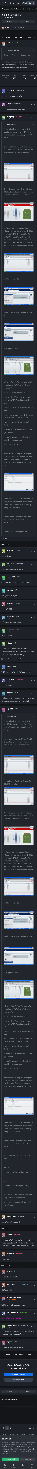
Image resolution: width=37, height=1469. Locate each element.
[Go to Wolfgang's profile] (3, 117)
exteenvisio (11, 90)
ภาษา (5, 1434)
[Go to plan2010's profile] (3, 693)
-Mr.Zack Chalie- (12, 1312)
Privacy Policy (14, 1434)
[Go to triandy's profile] (3, 1235)
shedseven (10, 603)
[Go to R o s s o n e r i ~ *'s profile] (3, 1285)
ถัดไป (29, 37)
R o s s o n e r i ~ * (13, 1284)
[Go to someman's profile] (3, 631)
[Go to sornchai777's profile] (3, 680)
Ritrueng (10, 590)
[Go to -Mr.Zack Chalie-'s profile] (3, 1313)
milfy (7, 28)
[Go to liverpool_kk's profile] (3, 551)
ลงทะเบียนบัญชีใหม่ (18, 1374)
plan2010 (10, 693)
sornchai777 (11, 679)
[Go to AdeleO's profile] (3, 644)
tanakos (10, 103)
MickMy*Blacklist (13, 1326)
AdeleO (9, 643)
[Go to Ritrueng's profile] (3, 591)
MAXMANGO (11, 1216)
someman (10, 630)
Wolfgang (10, 117)
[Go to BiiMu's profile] (3, 667)
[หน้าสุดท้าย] (34, 37)
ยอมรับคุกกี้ (11, 1459)
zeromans (10, 617)
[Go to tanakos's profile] (3, 104)
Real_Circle (10, 564)
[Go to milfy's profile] (3, 28)
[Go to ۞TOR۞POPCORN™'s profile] (3, 1298)
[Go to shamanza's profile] (3, 1254)
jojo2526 (10, 709)
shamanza (10, 1253)
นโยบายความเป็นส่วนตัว (12, 1447)
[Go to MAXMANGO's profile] (3, 1217)
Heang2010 (11, 577)
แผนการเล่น (20, 28)
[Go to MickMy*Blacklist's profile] (3, 1326)
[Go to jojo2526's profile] (3, 710)
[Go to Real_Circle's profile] (3, 564)
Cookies (31, 1434)
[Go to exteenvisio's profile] (3, 91)
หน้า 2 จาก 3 (18, 37)
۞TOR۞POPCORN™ (14, 1298)
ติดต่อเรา (23, 1434)
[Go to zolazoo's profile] (3, 1272)
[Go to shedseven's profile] (3, 604)
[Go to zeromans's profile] (3, 617)
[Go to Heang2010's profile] (3, 578)
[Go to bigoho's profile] (3, 1343)
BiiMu (9, 666)
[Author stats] (34, 44)
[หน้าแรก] (3, 37)
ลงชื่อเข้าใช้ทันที (18, 1380)
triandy (9, 1234)
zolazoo (9, 1271)
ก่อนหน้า (8, 37)
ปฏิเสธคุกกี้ (27, 1459)
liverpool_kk (11, 550)
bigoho (9, 1342)
